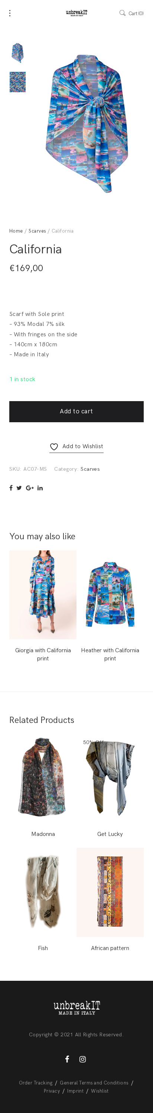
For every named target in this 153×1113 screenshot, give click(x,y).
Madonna (43, 834)
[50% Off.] (110, 778)
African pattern (110, 948)
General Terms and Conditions (94, 1083)
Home (16, 231)
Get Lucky (110, 834)
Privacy (52, 1091)
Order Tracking (36, 1083)
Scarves (37, 231)
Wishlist (99, 1091)
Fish (43, 948)
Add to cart (76, 411)
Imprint (75, 1091)
